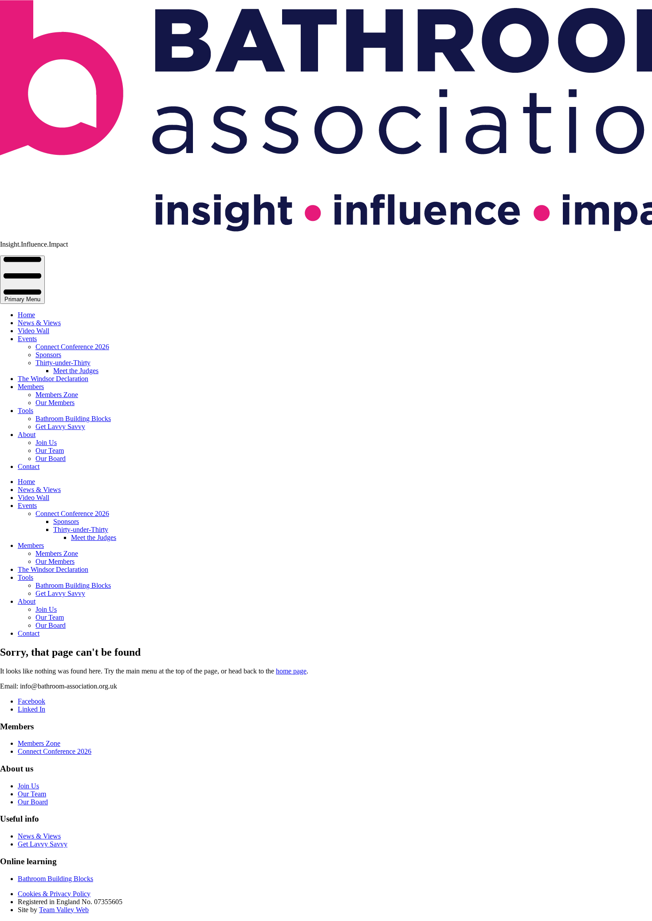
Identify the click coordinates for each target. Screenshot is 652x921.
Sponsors (48, 354)
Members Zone (56, 394)
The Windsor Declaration (53, 378)
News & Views (39, 323)
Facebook (31, 701)
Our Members (55, 402)
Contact (28, 466)
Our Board (50, 458)
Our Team (49, 450)
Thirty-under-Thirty (62, 362)
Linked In (31, 709)
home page (291, 671)
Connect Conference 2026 (72, 346)
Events (27, 338)
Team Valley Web (64, 909)
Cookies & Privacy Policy (54, 893)
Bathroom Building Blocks (73, 418)
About (26, 434)
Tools (25, 410)
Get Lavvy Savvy (60, 426)
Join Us (46, 442)
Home (26, 315)
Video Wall (33, 331)
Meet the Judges (75, 370)
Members (31, 386)
